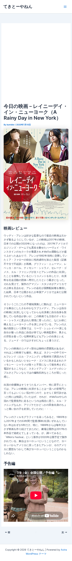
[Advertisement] (36, 65)
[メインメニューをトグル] (65, 6)
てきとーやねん (17, 6)
